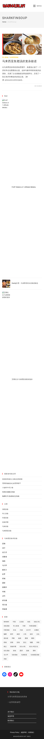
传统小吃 (37, 622)
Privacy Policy (14, 732)
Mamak (6, 622)
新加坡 (6, 638)
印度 (24, 626)
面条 (27, 650)
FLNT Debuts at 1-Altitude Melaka (24, 187)
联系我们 (11, 720)
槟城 (3, 578)
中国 (14, 622)
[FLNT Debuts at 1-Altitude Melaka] (6, 187)
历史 (14, 630)
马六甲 (4, 565)
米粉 (37, 642)
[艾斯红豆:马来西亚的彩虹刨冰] (6, 379)
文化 (37, 634)
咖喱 (5, 634)
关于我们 (11, 712)
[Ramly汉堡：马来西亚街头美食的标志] (6, 284)
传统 (28, 622)
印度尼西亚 (32, 626)
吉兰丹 (4, 552)
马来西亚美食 (14, 57)
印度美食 (5, 518)
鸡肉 (5, 659)
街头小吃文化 (33, 646)
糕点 (5, 646)
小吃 (24, 634)
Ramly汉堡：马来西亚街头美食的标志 (25, 283)
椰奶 (32, 638)
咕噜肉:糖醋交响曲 (8, 492)
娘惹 (18, 634)
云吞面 (21, 622)
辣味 (14, 650)
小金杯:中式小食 (7, 487)
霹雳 (3, 583)
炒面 (11, 642)
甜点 (24, 642)
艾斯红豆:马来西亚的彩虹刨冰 (22, 379)
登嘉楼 (4, 609)
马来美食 (5, 526)
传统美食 (5, 509)
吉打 (3, 548)
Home (4, 22)
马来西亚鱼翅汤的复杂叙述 (19, 61)
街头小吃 (23, 646)
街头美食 (7, 650)
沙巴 (3, 596)
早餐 (13, 638)
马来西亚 (24, 655)
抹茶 (31, 634)
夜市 (11, 634)
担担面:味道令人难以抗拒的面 (12, 479)
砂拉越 (4, 600)
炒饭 (18, 642)
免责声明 (11, 716)
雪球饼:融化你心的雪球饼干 (11, 483)
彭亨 (3, 574)
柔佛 (3, 543)
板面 (19, 638)
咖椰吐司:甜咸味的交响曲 (10, 496)
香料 (34, 650)
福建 (31, 642)
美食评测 (5, 522)
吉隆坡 (4, 557)
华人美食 (5, 57)
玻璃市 (4, 587)
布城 (3, 591)
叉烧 (21, 630)
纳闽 (3, 561)
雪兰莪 (4, 605)
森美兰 (4, 570)
